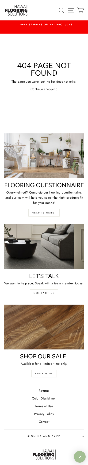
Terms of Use (44, 406)
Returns (44, 390)
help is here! (44, 212)
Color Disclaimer (44, 398)
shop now (44, 373)
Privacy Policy (44, 413)
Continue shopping (44, 89)
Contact (44, 421)
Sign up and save (44, 436)
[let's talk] (44, 246)
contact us (44, 293)
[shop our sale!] (44, 327)
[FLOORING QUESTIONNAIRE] (44, 155)
